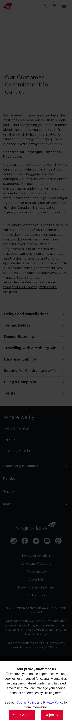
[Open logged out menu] (45, 6)
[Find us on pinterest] (58, 541)
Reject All (52, 715)
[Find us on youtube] (47, 541)
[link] (36, 417)
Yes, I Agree (22, 715)
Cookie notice (36, 595)
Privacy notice (36, 571)
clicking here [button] (53, 693)
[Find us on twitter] (36, 541)
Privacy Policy (53, 702)
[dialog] (36, 693)
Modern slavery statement (36, 587)
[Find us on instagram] (13, 541)
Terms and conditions (36, 555)
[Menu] (64, 6)
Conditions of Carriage (36, 563)
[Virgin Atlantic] (13, 6)
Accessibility (36, 579)
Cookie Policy (26, 702)
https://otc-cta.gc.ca (49, 212)
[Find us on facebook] (25, 541)
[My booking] (54, 6)
